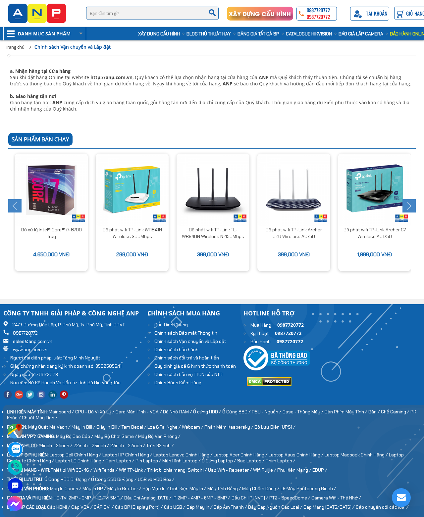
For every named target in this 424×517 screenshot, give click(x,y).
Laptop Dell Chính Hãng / (76, 455)
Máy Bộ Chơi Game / (116, 436)
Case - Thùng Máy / (304, 412)
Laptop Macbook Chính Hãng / (357, 455)
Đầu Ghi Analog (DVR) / (148, 498)
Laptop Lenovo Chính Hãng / (183, 455)
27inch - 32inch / (128, 445)
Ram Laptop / (120, 461)
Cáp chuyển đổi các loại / (382, 507)
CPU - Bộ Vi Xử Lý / (95, 412)
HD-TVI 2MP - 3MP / (74, 498)
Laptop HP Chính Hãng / (127, 455)
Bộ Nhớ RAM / (178, 412)
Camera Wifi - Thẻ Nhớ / (336, 498)
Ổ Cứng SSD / (237, 412)
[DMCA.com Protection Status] (269, 385)
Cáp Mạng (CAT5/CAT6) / (329, 507)
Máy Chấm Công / (261, 489)
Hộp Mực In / (156, 489)
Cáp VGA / (82, 507)
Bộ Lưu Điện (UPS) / (274, 427)
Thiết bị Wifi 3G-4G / (72, 470)
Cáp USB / (175, 507)
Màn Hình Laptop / (182, 461)
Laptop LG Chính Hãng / (80, 461)
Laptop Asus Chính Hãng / (297, 455)
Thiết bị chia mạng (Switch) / (177, 470)
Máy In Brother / (124, 489)
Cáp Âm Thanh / (231, 507)
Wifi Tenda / (106, 470)
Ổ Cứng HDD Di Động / (67, 479)
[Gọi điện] (15, 474)
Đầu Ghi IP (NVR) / (250, 498)
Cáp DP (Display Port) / (139, 507)
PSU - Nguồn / (267, 412)
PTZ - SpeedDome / (290, 498)
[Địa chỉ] (15, 438)
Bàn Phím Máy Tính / (346, 412)
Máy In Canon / (66, 489)
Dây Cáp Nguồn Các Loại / (275, 507)
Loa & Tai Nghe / (164, 427)
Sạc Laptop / (251, 461)
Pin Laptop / (148, 461)
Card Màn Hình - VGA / (139, 412)
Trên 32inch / (160, 445)
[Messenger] (15, 511)
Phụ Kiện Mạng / (294, 470)
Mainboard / (62, 412)
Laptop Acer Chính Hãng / (241, 455)
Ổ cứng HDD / (207, 412)
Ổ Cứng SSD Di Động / (114, 479)
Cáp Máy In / (200, 507)
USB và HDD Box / (156, 479)
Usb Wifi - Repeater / (230, 470)
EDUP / (319, 470)
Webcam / (193, 427)
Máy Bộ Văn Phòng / (159, 436)
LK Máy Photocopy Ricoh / (308, 489)
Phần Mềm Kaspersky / (229, 427)
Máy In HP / (94, 489)
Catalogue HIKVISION (309, 34)
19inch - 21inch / (56, 445)
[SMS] (15, 492)
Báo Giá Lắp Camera (361, 34)
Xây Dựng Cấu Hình (159, 34)
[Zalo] (15, 456)
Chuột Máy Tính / (40, 418)
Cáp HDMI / (59, 507)
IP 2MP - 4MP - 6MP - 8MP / (202, 498)
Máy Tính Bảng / (224, 489)
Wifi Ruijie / (265, 470)
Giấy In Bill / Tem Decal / (121, 427)
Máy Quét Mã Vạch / (50, 427)
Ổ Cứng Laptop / (219, 461)
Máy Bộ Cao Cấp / (75, 436)
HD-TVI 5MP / (109, 498)
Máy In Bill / (84, 427)
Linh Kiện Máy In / (188, 489)
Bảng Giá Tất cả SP (258, 34)
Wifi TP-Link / (133, 470)
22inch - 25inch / (92, 445)
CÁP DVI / (104, 507)
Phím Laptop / (280, 461)
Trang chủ (15, 47)
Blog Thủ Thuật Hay (208, 34)
